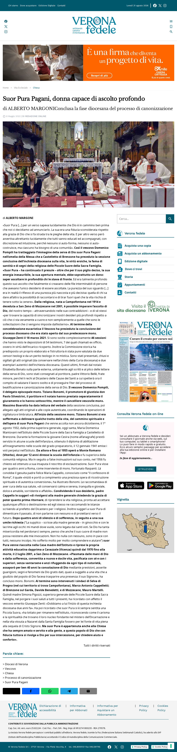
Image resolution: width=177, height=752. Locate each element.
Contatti (61, 5)
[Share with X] (11, 691)
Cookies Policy (162, 708)
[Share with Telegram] (69, 691)
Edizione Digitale (47, 5)
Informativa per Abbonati (78, 708)
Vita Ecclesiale (21, 87)
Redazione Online (35, 116)
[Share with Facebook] (30, 691)
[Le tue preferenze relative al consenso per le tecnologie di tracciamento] (171, 746)
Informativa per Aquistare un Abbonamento (107, 710)
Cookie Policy (161, 747)
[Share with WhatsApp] (50, 691)
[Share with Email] (88, 691)
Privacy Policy (144, 708)
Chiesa (36, 87)
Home (6, 87)
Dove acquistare (28, 5)
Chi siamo (13, 5)
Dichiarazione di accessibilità (50, 708)
